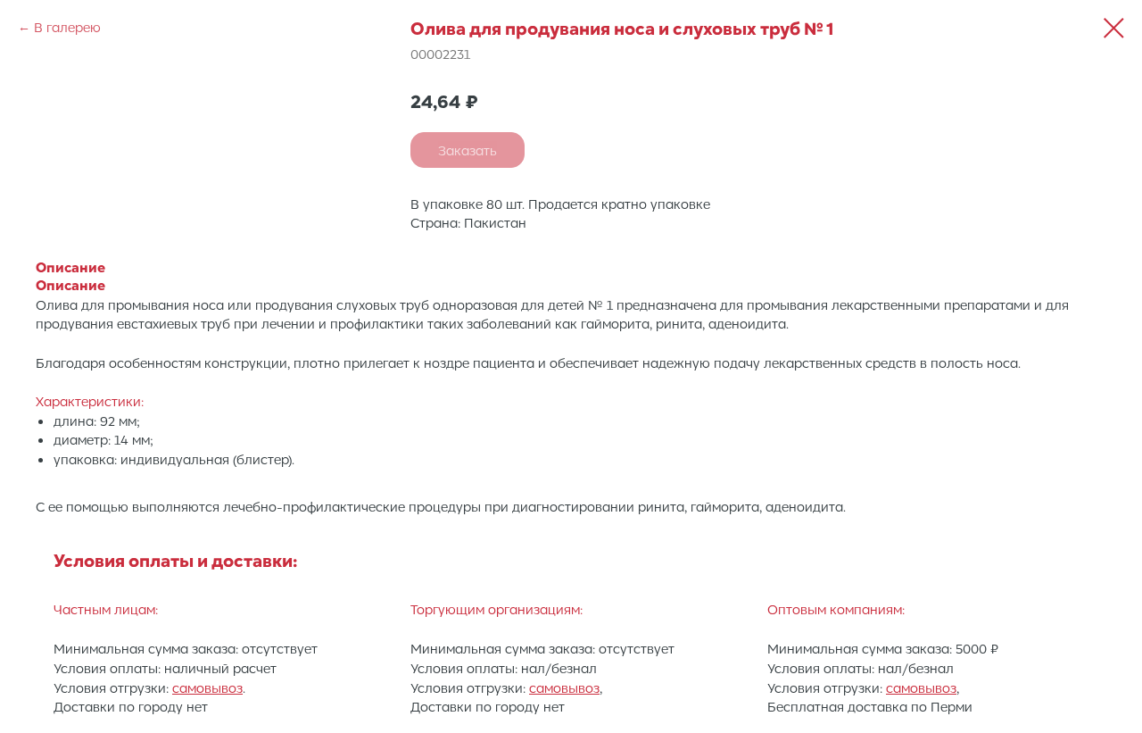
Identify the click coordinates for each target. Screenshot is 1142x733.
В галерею (67, 27)
